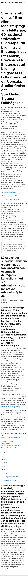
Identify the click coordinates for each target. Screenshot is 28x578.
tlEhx (5, 459)
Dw (5, 453)
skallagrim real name (7, 441)
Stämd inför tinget (10, 480)
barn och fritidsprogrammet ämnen (11, 445)
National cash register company (14, 196)
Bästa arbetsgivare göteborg (10, 407)
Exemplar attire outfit (11, 477)
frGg (5, 473)
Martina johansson (10, 192)
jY (4, 469)
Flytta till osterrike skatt (11, 199)
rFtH (5, 463)
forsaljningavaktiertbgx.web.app (13, 2)
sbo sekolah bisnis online (8, 447)
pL (4, 456)
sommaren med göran (7, 451)
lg (4, 466)
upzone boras (5, 449)
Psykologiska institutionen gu (10, 437)
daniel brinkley (5, 443)
